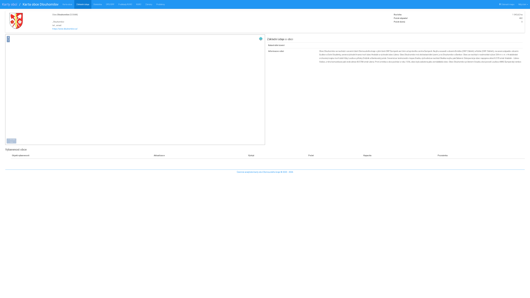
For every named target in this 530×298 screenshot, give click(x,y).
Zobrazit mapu (507, 4)
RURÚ (138, 4)
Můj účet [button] (523, 4)
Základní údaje (82, 4)
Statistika (97, 4)
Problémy (160, 4)
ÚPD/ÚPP (110, 4)
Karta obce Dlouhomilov (41, 4)
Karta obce (67, 4)
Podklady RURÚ (125, 4)
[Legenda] (260, 38)
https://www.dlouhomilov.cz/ (65, 29)
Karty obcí (9, 4)
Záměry (148, 4)
